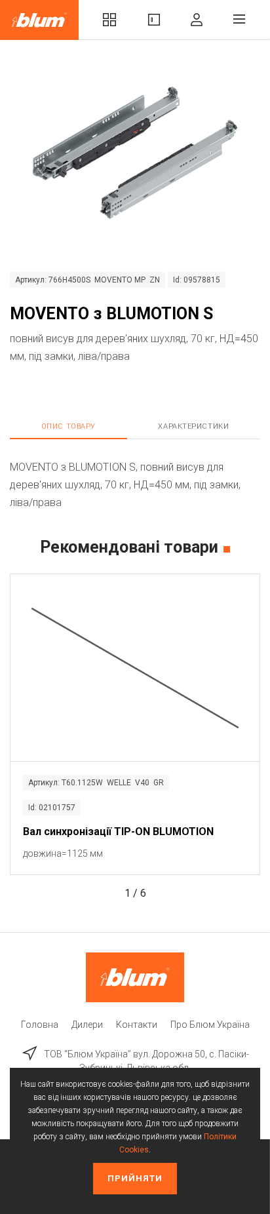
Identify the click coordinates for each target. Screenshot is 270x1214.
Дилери (87, 1024)
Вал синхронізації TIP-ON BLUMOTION (118, 831)
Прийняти (135, 1178)
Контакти (136, 1024)
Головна (39, 1024)
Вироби (154, 20)
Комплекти (109, 20)
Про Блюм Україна (210, 1024)
